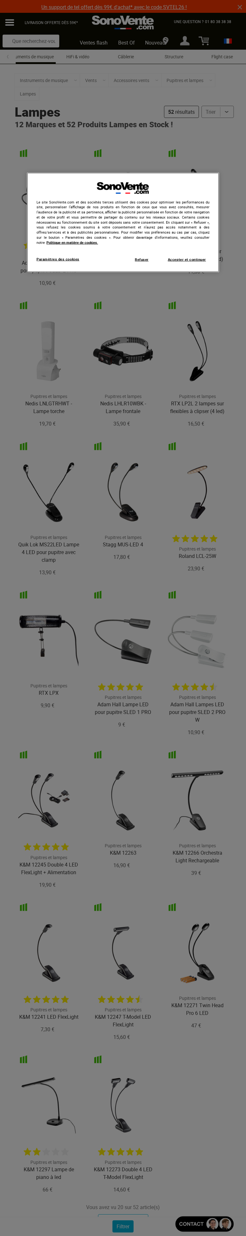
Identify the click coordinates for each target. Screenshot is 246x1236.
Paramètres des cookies (58, 259)
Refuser (142, 259)
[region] (123, 222)
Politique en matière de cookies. (72, 242)
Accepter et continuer (187, 259)
